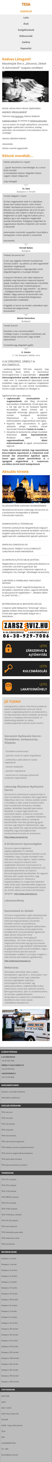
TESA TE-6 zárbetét (8, 1185)
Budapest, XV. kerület (9, 1340)
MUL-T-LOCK (6, 1408)
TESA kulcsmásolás (8, 1135)
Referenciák (26, 36)
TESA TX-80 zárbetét (9, 1209)
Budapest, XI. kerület (9, 1317)
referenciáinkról (19, 112)
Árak (26, 23)
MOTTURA (5, 1396)
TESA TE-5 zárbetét (8, 1179)
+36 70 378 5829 (7, 1077)
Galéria (26, 42)
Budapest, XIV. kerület (9, 1335)
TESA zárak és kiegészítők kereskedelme (17, 1153)
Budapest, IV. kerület (9, 1276)
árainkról (6, 112)
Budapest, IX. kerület (9, 1305)
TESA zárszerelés (8, 1124)
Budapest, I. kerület (8, 1258)
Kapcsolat (26, 48)
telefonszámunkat (38, 121)
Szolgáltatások (26, 29)
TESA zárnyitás (7, 1118)
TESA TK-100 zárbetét (9, 1220)
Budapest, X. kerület (9, 1311)
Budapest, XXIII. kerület (10, 1381)
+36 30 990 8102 (7, 1069)
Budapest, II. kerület (9, 1264)
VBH (3, 1437)
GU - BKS (4, 1449)
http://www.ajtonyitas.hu (25, 893)
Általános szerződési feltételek (13, 1092)
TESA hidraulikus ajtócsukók (12, 1232)
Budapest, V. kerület (9, 1282)
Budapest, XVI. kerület (9, 1346)
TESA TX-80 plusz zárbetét (11, 1214)
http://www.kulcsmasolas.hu (17, 960)
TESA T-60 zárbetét (8, 1191)
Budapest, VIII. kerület (9, 1299)
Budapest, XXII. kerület (10, 1376)
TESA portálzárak (8, 1244)
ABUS (3, 1402)
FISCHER (4, 1419)
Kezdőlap (26, 11)
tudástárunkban (9, 121)
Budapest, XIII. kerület (9, 1329)
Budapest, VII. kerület (9, 1293)
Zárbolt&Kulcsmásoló (9, 1455)
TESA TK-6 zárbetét (8, 1203)
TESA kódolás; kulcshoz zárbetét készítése (17, 1147)
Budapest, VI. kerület (9, 1288)
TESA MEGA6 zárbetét (10, 1197)
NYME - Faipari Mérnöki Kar (12, 1425)
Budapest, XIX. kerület (9, 1364)
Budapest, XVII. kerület (10, 1352)
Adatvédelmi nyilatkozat (10, 1097)
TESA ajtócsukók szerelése (11, 1159)
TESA (3, 1431)
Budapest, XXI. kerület (9, 1370)
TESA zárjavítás (7, 1130)
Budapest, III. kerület (9, 1270)
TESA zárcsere (7, 1112)
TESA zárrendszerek (9, 1226)
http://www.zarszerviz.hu (16, 837)
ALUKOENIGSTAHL (8, 1443)
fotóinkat (19, 116)
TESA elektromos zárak (10, 1238)
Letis (26, 17)
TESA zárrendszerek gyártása (12, 1141)
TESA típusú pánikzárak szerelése (14, 1165)
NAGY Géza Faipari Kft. (10, 1414)
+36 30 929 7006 (7, 1061)
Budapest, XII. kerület (9, 1323)
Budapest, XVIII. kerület (10, 1358)
